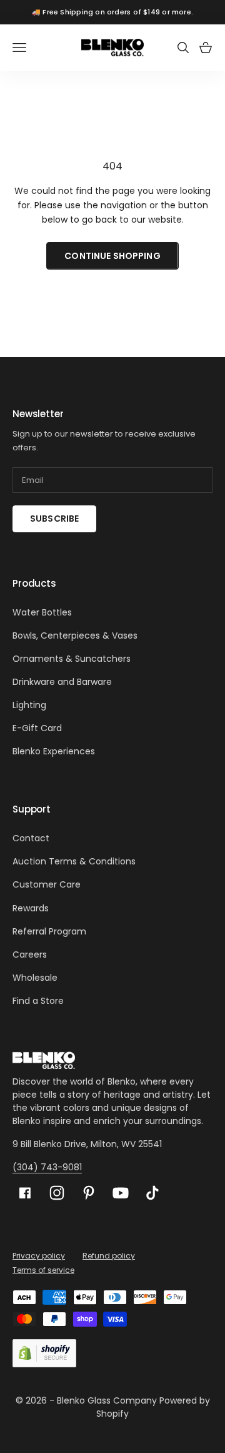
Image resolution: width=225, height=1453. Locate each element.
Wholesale (35, 977)
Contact (30, 838)
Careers (29, 954)
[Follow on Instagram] (57, 1193)
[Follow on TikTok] (152, 1193)
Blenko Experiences (53, 751)
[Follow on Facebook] (25, 1193)
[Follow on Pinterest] (89, 1193)
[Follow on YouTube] (120, 1193)
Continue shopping (112, 256)
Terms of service (43, 1270)
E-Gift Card (37, 728)
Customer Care (46, 884)
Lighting (29, 705)
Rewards (30, 908)
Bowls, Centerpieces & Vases (75, 635)
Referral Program (49, 931)
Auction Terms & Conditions (74, 861)
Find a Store (38, 1001)
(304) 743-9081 (47, 1167)
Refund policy (108, 1255)
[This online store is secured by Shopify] (44, 1353)
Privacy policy (38, 1255)
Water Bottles (42, 612)
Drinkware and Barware (62, 682)
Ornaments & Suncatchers (71, 658)
